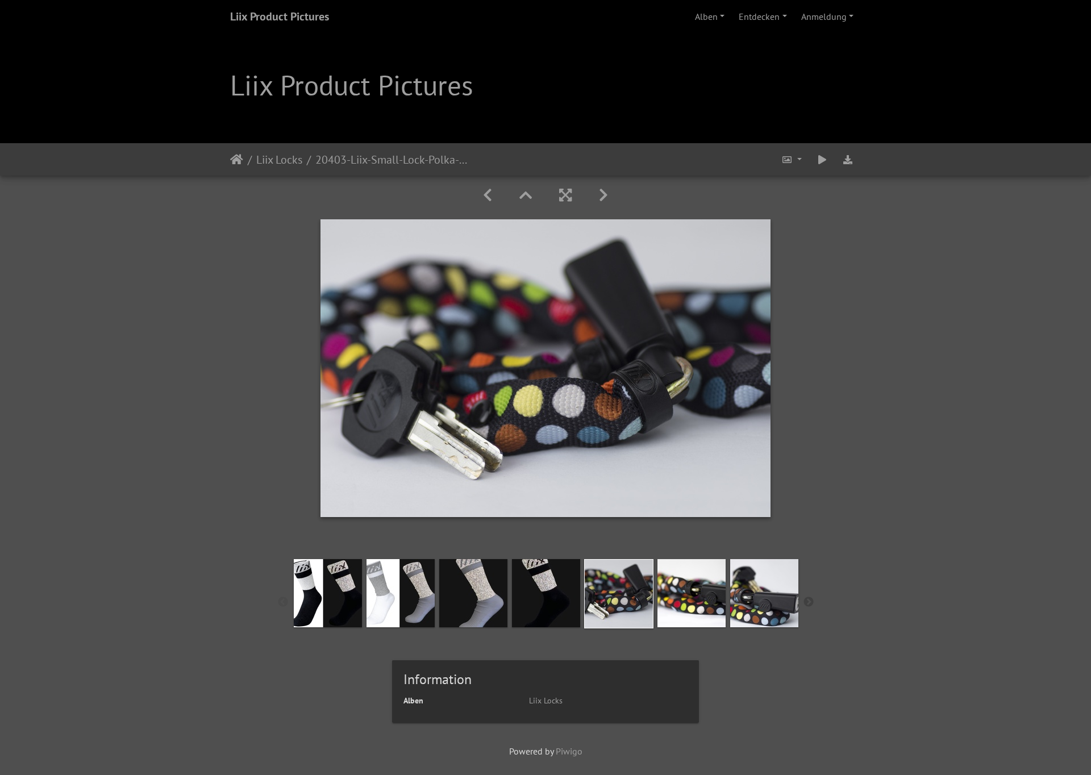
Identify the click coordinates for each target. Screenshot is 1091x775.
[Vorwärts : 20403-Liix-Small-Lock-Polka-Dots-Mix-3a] (603, 195)
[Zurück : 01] (487, 195)
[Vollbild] (565, 195)
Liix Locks (279, 159)
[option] (328, 593)
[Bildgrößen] (791, 159)
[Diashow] (822, 159)
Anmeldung (824, 16)
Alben (706, 16)
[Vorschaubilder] (526, 195)
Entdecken (759, 16)
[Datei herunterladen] (848, 159)
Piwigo (569, 751)
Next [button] (808, 602)
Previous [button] (283, 602)
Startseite (236, 159)
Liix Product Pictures (279, 16)
